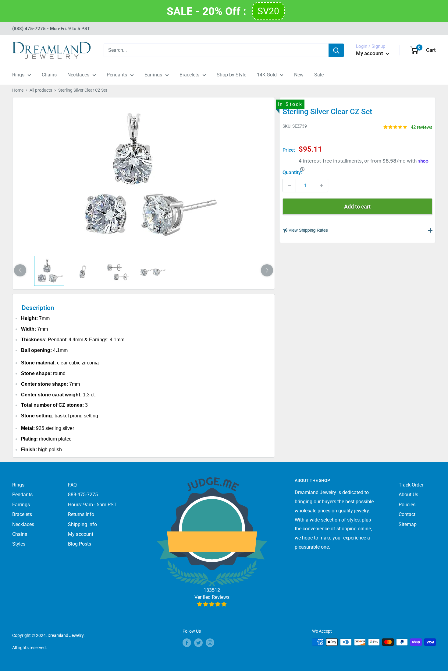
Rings (18, 75)
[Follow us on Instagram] (210, 642)
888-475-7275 (83, 494)
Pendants (117, 75)
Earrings (153, 75)
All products (41, 90)
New (299, 75)
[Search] (336, 50)
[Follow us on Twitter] (198, 642)
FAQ (72, 485)
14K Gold (267, 75)
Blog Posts (79, 544)
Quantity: (292, 172)
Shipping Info (82, 524)
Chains (49, 75)
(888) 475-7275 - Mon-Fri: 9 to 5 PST (51, 28)
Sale (319, 75)
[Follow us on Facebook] (187, 642)
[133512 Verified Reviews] (212, 604)
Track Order (411, 485)
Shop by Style (231, 75)
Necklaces (78, 75)
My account (370, 53)
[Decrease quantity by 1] (289, 185)
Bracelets (189, 75)
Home (17, 90)
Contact (407, 514)
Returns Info (81, 514)
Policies (407, 505)
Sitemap (408, 524)
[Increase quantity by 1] (321, 185)
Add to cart (357, 207)
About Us (408, 494)
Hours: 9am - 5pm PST (92, 505)
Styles (18, 544)
